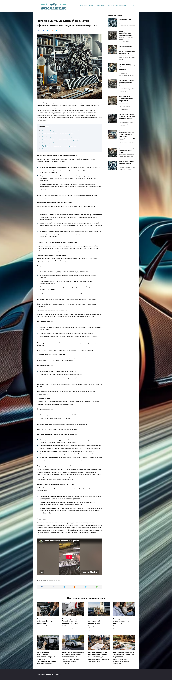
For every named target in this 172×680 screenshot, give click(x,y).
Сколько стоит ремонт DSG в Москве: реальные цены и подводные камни (127, 117)
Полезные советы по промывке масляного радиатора (60, 140)
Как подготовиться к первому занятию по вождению (121, 621)
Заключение (46, 149)
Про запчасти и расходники (117, 5)
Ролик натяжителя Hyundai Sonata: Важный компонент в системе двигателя (127, 66)
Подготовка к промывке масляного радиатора (58, 134)
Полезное (83, 5)
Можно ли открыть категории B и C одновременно (95, 621)
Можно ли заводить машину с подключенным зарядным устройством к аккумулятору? (127, 49)
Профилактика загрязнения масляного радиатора (59, 146)
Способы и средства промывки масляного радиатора (60, 137)
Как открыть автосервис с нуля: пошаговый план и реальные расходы (98, 654)
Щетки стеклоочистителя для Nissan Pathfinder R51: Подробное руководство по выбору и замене (127, 135)
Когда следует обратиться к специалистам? (57, 143)
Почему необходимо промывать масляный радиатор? (60, 131)
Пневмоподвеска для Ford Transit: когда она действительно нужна (72, 621)
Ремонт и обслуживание (97, 5)
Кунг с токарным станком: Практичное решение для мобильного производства (126, 100)
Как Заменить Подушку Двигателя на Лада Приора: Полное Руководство (126, 83)
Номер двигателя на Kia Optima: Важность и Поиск (127, 150)
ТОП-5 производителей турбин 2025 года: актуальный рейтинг (126, 33)
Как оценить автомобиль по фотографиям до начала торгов (47, 621)
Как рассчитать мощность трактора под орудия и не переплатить (123, 654)
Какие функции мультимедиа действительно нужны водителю (46, 655)
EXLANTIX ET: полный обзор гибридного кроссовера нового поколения (73, 654)
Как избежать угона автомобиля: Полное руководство (126, 21)
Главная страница (42, 15)
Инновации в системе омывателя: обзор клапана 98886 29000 (126, 163)
